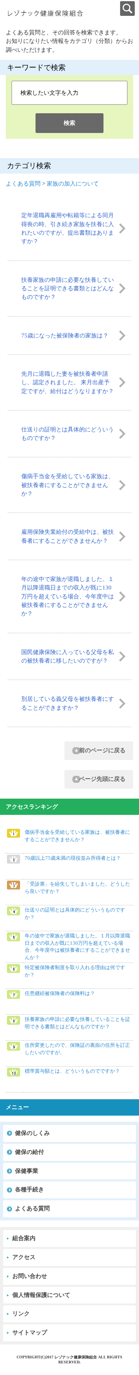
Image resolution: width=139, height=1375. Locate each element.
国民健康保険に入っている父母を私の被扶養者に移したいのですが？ (67, 656)
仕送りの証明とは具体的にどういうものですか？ (67, 433)
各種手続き (29, 1189)
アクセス (24, 1257)
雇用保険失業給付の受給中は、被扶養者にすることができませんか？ (67, 536)
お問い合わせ (29, 1276)
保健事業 (26, 1171)
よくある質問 (23, 184)
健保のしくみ (32, 1133)
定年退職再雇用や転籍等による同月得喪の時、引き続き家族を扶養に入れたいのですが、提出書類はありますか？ (67, 228)
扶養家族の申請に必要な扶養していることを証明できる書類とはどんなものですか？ (67, 288)
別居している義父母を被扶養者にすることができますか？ (67, 703)
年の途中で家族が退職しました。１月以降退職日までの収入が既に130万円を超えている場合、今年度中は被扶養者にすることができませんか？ (67, 596)
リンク (21, 1313)
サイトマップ (29, 1332)
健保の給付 (29, 1152)
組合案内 (24, 1238)
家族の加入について (73, 184)
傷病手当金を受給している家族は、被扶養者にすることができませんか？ (67, 485)
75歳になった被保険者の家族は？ (64, 335)
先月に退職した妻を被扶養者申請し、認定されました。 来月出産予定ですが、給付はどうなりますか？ (67, 382)
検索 (69, 123)
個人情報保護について (41, 1295)
